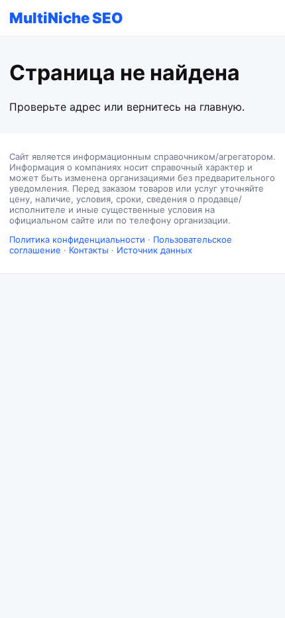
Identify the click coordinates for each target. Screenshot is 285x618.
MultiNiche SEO (66, 18)
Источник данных (154, 250)
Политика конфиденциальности (77, 239)
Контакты (89, 250)
